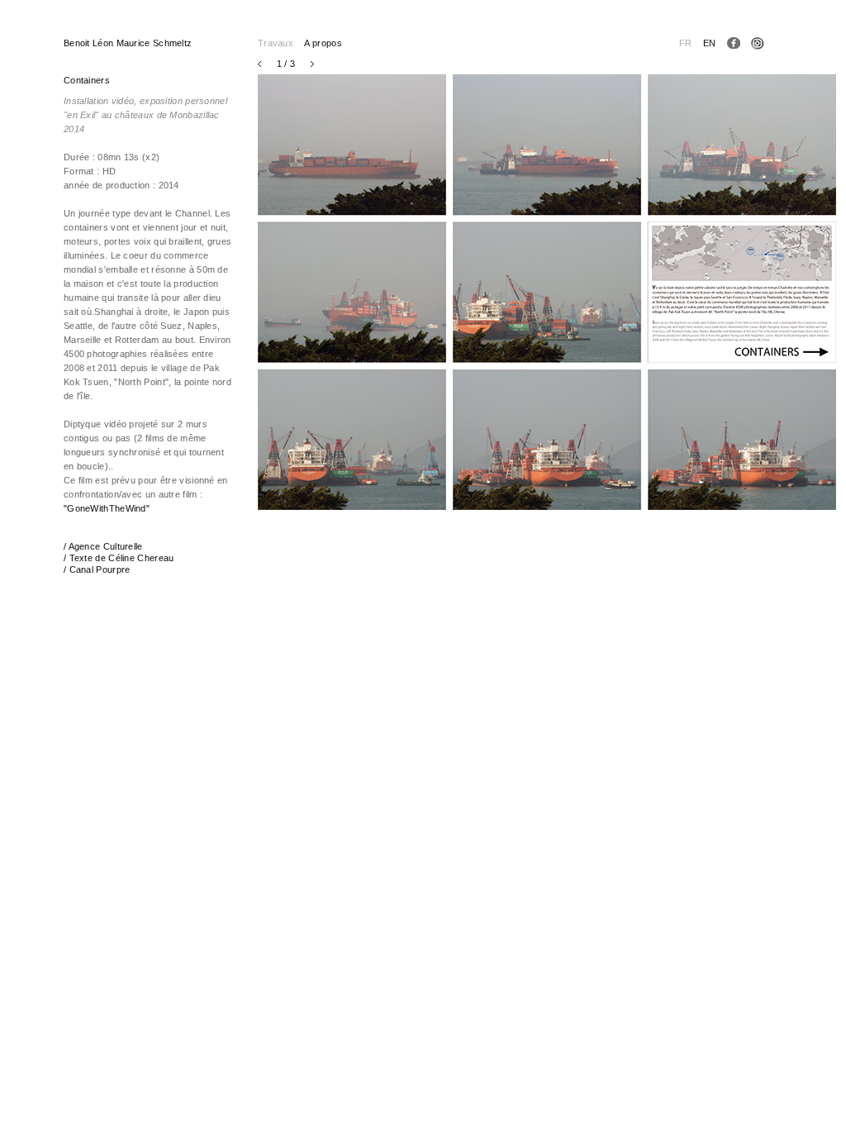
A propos (322, 43)
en (709, 43)
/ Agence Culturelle (103, 546)
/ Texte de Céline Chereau (119, 558)
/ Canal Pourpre (97, 569)
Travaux (275, 43)
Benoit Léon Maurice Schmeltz (128, 43)
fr (685, 43)
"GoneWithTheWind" (107, 508)
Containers (87, 80)
